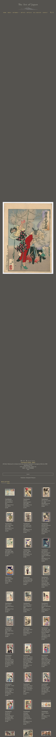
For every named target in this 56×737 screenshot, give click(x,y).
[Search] (50, 12)
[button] (16, 12)
